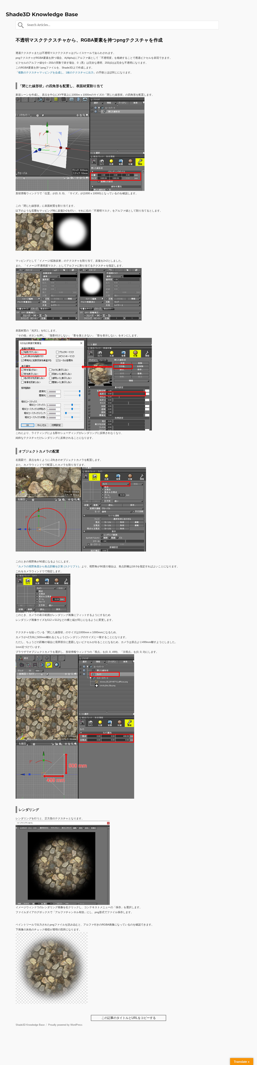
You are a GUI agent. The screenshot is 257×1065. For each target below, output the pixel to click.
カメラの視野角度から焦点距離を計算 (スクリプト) (48, 566)
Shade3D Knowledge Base (42, 14)
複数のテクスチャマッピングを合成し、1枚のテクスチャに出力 (56, 72)
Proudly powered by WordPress (65, 1024)
